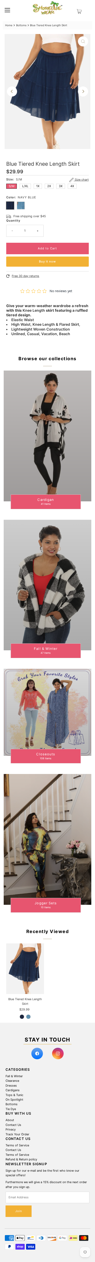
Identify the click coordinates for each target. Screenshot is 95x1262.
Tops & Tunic (14, 1095)
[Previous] (12, 91)
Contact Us (13, 1125)
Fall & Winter (14, 1076)
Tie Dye (11, 1109)
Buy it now (47, 261)
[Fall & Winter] (47, 585)
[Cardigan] (47, 436)
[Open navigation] (7, 10)
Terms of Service (17, 1145)
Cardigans (13, 1090)
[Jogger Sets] (47, 839)
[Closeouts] (47, 712)
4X (72, 186)
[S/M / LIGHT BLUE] (28, 1016)
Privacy (11, 1129)
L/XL (25, 186)
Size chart (81, 179)
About (10, 1120)
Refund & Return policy (21, 1159)
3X (60, 186)
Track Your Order (17, 1134)
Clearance (12, 1080)
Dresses (11, 1085)
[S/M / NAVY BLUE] (22, 1016)
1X (37, 186)
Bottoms (21, 25)
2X (49, 186)
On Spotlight (14, 1099)
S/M (11, 186)
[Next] (83, 91)
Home (8, 25)
